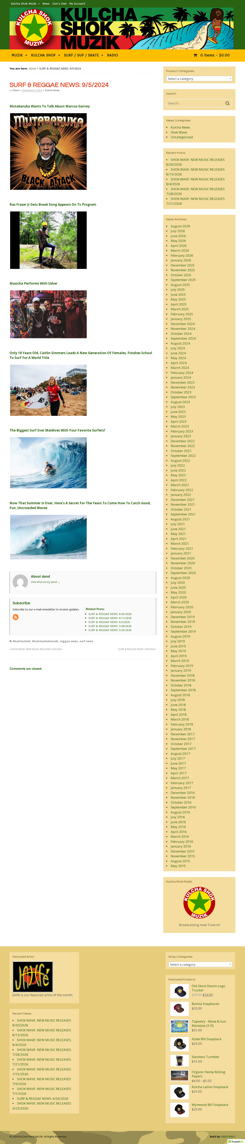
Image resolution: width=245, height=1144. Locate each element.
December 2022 (183, 441)
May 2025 (178, 299)
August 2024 (180, 343)
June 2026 (178, 236)
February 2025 (182, 314)
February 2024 (182, 372)
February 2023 (182, 431)
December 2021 (183, 499)
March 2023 (180, 426)
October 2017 (181, 744)
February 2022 (182, 490)
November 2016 (183, 797)
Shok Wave (179, 132)
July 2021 (178, 524)
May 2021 (178, 533)
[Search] (227, 103)
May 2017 (178, 768)
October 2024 (181, 333)
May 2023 (178, 416)
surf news (86, 641)
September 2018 (183, 690)
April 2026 (179, 245)
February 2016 (182, 841)
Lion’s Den (59, 4)
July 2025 (178, 289)
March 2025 (180, 309)
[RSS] (16, 617)
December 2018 (183, 675)
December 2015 (183, 851)
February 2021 (182, 548)
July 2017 (178, 758)
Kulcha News (52, 90)
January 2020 (181, 612)
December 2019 (183, 617)
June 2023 (178, 411)
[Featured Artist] (32, 990)
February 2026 (182, 255)
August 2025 (180, 285)
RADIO (112, 55)
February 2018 (182, 724)
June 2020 (178, 587)
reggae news (69, 641)
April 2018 (179, 714)
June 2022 (178, 470)
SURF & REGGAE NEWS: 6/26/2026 (42, 1098)
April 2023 (179, 421)
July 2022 (178, 465)
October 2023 (181, 392)
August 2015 (180, 861)
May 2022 (178, 475)
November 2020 (183, 563)
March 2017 (180, 778)
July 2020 (178, 582)
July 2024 (178, 348)
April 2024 (179, 363)
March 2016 (180, 836)
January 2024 (181, 377)
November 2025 (183, 270)
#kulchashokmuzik (45, 641)
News (46, 4)
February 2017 (182, 783)
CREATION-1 (227, 1136)
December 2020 (183, 558)
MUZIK (17, 55)
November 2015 (183, 856)
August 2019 (180, 636)
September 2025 (183, 280)
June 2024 (178, 353)
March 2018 (180, 719)
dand (15, 90)
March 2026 (180, 250)
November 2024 (183, 328)
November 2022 (183, 446)
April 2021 (179, 538)
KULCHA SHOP (43, 55)
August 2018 (180, 695)
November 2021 (183, 504)
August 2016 (180, 812)
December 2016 (183, 792)
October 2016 (181, 802)
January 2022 (181, 494)
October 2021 (181, 509)
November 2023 (183, 387)
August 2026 (180, 226)
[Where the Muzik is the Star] (122, 47)
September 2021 (183, 514)
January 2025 (181, 319)
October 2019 (181, 626)
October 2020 (181, 568)
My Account (77, 4)
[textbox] (199, 78)
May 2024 (178, 358)
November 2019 (183, 621)
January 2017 (181, 787)
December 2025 (183, 265)
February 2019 (182, 665)
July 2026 (178, 231)
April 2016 (179, 832)
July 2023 (178, 407)
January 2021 (181, 553)
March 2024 (180, 367)
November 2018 (183, 680)
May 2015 (178, 866)
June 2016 (178, 822)
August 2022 (180, 460)
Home (32, 68)
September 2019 (183, 631)
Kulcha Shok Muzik (23, 4)
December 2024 (183, 324)
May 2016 (178, 827)
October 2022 (181, 451)
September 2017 (183, 748)
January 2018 (181, 729)
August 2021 (180, 519)
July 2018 (178, 700)
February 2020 (182, 607)
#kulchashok (21, 641)
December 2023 (183, 382)
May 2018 (178, 709)
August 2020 (180, 578)
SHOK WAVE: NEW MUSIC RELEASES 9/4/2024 (36, 649)
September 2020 (183, 573)
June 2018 (178, 705)
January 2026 (181, 260)
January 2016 (181, 846)
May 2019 (178, 651)
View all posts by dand (45, 582)
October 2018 (181, 685)
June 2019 (178, 646)
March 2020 (180, 602)
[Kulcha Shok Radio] (199, 903)
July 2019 (178, 641)
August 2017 (180, 753)
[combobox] (199, 78)
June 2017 (178, 763)
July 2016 (178, 817)
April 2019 (179, 656)
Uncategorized (182, 137)
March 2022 (180, 485)
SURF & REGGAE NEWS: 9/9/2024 (136, 649)
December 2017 (183, 734)
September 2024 (183, 338)
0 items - (214, 55)
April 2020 (179, 597)
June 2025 (178, 294)
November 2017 (183, 739)
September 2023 (183, 397)
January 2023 (181, 436)
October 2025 (181, 275)
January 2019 (181, 670)
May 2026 (178, 240)
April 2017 (179, 773)
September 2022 (183, 455)
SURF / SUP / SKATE (81, 55)
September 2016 (183, 807)
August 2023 (180, 402)
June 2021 (178, 529)
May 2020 (178, 592)
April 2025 (179, 304)
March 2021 (180, 543)
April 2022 (179, 480)
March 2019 (180, 660)
